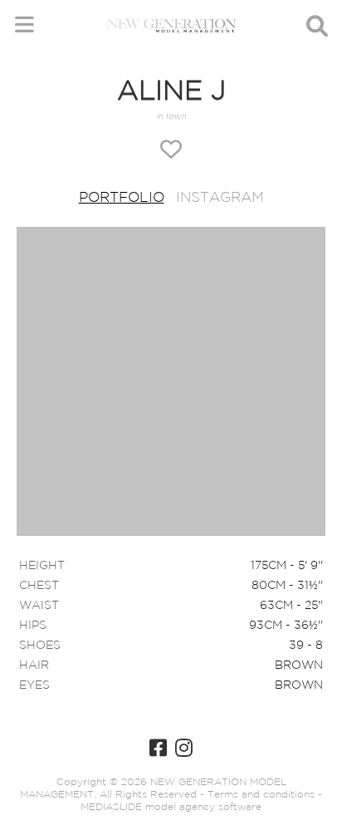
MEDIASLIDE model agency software (171, 807)
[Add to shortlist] (171, 150)
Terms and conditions (259, 794)
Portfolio (121, 198)
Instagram (220, 198)
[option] (171, 382)
